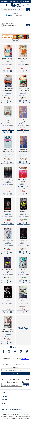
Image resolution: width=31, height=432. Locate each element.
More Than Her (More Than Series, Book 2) (8, 330)
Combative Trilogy (7, 179)
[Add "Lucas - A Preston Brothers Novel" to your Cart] (26, 101)
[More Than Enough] (8, 233)
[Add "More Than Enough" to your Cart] (11, 252)
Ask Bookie (11, 15)
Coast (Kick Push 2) (8, 270)
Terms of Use (6, 418)
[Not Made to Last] (23, 262)
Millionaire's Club (20, 15)
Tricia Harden (6, 123)
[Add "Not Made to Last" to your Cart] (26, 281)
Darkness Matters (7, 299)
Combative (7, 211)
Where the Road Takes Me (23, 180)
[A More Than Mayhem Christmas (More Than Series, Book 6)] (8, 111)
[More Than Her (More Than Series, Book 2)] (8, 322)
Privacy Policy (25, 418)
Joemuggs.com (26, 416)
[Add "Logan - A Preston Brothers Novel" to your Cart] (11, 71)
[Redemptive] (23, 233)
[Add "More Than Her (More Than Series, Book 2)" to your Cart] (11, 342)
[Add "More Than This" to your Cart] (26, 312)
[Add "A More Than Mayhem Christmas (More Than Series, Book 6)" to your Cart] (11, 131)
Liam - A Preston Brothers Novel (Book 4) (23, 59)
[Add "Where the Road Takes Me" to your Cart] (26, 194)
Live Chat (25, 358)
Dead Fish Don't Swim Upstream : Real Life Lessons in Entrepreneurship (8, 150)
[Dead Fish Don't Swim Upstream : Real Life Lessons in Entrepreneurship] (7, 142)
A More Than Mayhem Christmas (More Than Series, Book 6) (8, 120)
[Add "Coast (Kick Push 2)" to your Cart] (11, 281)
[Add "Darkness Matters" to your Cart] (11, 312)
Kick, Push (23, 211)
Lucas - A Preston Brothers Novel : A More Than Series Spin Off (23, 89)
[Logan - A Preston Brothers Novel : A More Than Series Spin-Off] (7, 51)
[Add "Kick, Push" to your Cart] (26, 223)
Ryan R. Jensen (22, 123)
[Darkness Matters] (7, 291)
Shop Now (15, 40)
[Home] (15, 5)
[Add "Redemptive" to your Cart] (26, 252)
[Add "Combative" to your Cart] (11, 223)
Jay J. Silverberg (6, 154)
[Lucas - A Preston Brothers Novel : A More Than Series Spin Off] (23, 81)
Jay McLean (8, 62)
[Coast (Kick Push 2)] (8, 262)
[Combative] (8, 204)
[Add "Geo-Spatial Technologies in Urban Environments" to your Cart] (26, 131)
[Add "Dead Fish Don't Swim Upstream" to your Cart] (11, 162)
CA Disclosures (15, 418)
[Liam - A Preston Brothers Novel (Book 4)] (23, 51)
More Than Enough (8, 240)
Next (19, 347)
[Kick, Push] (23, 204)
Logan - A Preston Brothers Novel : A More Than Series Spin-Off (7, 59)
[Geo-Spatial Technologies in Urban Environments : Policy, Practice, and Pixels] (23, 111)
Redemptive (23, 240)
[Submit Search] (28, 9)
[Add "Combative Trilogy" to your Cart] (11, 194)
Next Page (23, 329)
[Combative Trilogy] (7, 172)
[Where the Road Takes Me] (23, 172)
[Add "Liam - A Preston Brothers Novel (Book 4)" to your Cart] (26, 71)
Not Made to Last (23, 270)
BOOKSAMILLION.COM (13, 416)
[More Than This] (23, 291)
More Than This (23, 299)
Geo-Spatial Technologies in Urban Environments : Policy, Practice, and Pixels (23, 120)
